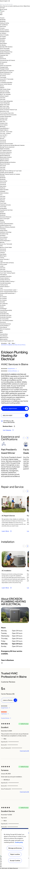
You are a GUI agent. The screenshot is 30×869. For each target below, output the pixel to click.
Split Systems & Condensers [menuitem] (7, 70)
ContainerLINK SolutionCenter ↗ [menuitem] (8, 293)
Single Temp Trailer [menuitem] (5, 104)
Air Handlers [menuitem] (3, 33)
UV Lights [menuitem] (2, 41)
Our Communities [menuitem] (4, 318)
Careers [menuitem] (2, 307)
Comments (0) (24, 751)
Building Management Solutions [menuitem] (8, 162)
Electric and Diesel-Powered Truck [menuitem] (8, 109)
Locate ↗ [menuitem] (2, 266)
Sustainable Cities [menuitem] (4, 313)
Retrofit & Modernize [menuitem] (5, 155)
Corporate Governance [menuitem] (5, 324)
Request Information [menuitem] (5, 164)
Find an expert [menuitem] (3, 264)
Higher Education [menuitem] (4, 189)
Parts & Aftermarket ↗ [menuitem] (5, 74)
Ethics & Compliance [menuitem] (5, 329)
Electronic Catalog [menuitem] (4, 91)
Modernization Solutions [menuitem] (6, 157)
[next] (27, 437)
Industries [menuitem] (2, 176)
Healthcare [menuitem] (2, 188)
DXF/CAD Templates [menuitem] (5, 92)
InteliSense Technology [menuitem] (5, 232)
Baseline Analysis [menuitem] (4, 160)
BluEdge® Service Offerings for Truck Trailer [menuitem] (11, 170)
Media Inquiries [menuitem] (3, 339)
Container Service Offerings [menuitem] (6, 172)
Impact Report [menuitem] (3, 312)
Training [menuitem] (2, 257)
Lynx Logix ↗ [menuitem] (3, 136)
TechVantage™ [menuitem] (3, 308)
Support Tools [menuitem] (3, 239)
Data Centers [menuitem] (3, 186)
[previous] (23, 437)
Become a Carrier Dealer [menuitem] (6, 247)
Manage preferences (15, 848)
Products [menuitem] (2, 18)
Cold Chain (2, 99)
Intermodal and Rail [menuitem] (5, 108)
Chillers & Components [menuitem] (5, 65)
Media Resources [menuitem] (4, 337)
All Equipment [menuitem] (3, 62)
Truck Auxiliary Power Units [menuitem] (7, 113)
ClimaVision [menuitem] (3, 80)
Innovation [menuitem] (2, 302)
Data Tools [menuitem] (2, 121)
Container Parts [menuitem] (4, 123)
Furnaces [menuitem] (2, 28)
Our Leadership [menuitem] (4, 303)
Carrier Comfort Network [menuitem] (6, 84)
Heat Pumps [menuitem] (3, 26)
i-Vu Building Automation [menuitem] (6, 82)
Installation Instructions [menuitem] (6, 276)
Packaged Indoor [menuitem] (4, 67)
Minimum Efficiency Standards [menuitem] (7, 227)
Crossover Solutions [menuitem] (5, 50)
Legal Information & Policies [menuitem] (7, 262)
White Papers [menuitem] (3, 256)
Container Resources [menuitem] (5, 279)
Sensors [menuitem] (2, 86)
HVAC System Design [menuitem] (5, 89)
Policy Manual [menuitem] (3, 327)
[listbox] (15, 459)
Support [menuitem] (2, 211)
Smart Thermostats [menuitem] (4, 48)
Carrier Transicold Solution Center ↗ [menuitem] (9, 291)
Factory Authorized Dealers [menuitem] (6, 223)
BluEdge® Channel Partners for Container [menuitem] (10, 174)
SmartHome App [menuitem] (4, 234)
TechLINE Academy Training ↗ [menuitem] (7, 281)
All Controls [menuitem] (3, 75)
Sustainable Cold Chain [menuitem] (5, 315)
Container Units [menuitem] (4, 118)
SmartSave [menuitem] (2, 235)
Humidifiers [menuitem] (3, 38)
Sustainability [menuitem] (3, 208)
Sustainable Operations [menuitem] (5, 317)
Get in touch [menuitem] (3, 165)
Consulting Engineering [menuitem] (6, 152)
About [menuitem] (1, 295)
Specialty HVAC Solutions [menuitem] (6, 46)
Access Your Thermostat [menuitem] (6, 244)
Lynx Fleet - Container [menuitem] (5, 133)
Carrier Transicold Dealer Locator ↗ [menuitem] (8, 290)
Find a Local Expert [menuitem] (4, 218)
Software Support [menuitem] (4, 96)
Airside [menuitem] (1, 63)
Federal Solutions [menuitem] (4, 193)
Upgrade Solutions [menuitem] (4, 159)
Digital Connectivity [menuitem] (4, 148)
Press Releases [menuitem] (3, 335)
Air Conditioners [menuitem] (4, 24)
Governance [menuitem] (3, 322)
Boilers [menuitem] (1, 57)
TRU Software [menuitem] (3, 274)
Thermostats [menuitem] (3, 77)
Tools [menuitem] (1, 288)
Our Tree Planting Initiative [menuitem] (6, 320)
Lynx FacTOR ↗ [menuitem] (4, 135)
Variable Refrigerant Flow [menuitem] (6, 52)
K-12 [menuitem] (1, 194)
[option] (12, 459)
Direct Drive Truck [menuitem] (4, 111)
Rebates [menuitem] (2, 220)
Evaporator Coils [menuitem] (4, 55)
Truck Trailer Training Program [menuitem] (7, 273)
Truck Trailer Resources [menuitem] (6, 271)
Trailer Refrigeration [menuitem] (5, 103)
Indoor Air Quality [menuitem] (4, 35)
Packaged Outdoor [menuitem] (4, 69)
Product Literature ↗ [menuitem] (5, 278)
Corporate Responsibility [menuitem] (6, 310)
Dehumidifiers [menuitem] (3, 43)
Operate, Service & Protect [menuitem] (6, 143)
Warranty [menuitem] (2, 242)
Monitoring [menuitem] (2, 126)
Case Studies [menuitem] (3, 254)
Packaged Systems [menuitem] (4, 31)
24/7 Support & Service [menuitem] (6, 150)
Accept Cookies (15, 860)
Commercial (3, 60)
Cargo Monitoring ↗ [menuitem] (4, 128)
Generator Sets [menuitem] (3, 120)
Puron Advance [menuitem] (3, 237)
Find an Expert (3, 341)
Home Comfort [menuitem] (3, 181)
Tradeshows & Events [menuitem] (5, 205)
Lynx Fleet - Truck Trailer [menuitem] (6, 131)
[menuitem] (2, 19)
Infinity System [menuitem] (3, 230)
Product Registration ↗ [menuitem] (5, 240)
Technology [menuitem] (3, 228)
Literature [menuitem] (2, 252)
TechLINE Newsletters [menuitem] (5, 283)
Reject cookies (15, 854)
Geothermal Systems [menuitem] (5, 53)
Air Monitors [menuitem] (3, 45)
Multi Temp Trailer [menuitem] (4, 106)
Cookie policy (19, 842)
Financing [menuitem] (2, 222)
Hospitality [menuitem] (2, 191)
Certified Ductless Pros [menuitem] (5, 225)
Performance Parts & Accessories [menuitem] (8, 114)
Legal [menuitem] (1, 261)
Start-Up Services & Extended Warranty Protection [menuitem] (12, 145)
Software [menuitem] (2, 87)
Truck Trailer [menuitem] (3, 203)
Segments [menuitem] (2, 200)
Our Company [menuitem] (3, 300)
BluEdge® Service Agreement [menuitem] (7, 147)
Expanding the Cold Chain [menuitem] (6, 210)
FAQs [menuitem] (1, 245)
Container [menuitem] (2, 201)
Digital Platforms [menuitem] (4, 130)
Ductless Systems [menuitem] (4, 30)
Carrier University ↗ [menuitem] (5, 259)
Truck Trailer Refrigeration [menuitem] (6, 101)
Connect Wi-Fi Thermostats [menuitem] (6, 79)
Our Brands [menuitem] (3, 305)
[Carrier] (15, 12)
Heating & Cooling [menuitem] (4, 23)
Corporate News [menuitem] (4, 334)
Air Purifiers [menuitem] (3, 36)
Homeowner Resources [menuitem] (5, 217)
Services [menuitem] (2, 138)
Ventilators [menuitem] (2, 40)
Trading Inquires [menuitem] (4, 284)
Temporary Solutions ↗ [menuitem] (5, 153)
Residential (2, 21)
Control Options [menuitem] (4, 125)
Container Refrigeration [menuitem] (5, 116)
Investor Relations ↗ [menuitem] (5, 325)
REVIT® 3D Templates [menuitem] (5, 94)
